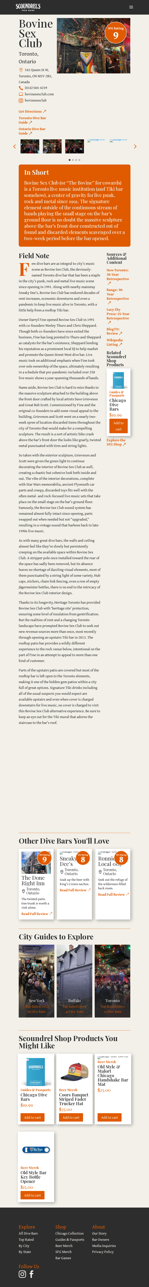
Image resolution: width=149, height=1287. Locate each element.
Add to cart (119, 426)
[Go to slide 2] (73, 160)
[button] (14, 146)
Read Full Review (34, 913)
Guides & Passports (116, 394)
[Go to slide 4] (79, 160)
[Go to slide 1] (70, 160)
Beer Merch (68, 1090)
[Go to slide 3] (76, 160)
